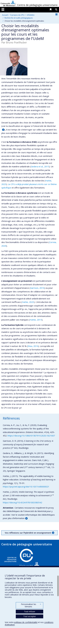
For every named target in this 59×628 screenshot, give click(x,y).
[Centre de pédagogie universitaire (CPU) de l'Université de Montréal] (22, 559)
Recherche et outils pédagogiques (19, 18)
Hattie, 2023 (28, 302)
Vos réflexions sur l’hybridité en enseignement (28, 532)
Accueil (5, 15)
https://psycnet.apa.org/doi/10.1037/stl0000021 (26, 486)
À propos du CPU (17, 15)
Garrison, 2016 (37, 288)
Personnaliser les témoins (31, 605)
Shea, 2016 (33, 346)
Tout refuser (29, 611)
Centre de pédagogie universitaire (37, 5)
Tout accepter (29, 616)
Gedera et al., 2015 (40, 166)
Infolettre (30, 15)
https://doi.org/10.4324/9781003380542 (22, 502)
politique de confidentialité (25, 622)
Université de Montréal (8, 3)
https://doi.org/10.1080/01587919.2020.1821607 (31, 435)
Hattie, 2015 (36, 319)
